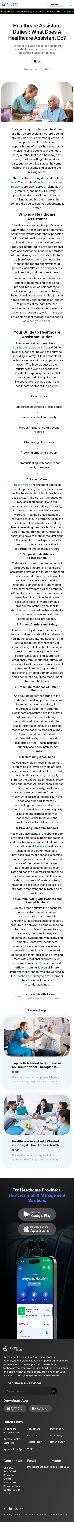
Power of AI (57, 1428)
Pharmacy (56, 1435)
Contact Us (33, 1428)
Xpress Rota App (13, 1449)
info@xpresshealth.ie (39, 1466)
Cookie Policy (59, 1514)
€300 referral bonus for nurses (51, 11)
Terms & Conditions (35, 1514)
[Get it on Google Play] (37, 1229)
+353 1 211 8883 (60, 1466)
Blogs (30, 1448)
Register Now (35, 1441)
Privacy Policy (11, 1514)
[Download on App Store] (37, 1214)
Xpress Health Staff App (11, 1440)
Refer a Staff (57, 1441)
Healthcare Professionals (11, 1430)
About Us (32, 1435)
